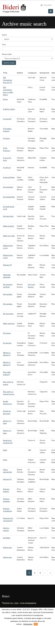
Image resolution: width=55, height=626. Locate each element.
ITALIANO (47, 5)
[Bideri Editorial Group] (15, 8)
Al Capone (7, 333)
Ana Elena (6, 538)
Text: (4, 44)
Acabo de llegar (9, 177)
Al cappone (7, 343)
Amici (5, 450)
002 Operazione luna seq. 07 (7, 80)
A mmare (6, 138)
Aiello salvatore (9, 323)
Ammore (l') (7, 479)
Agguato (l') (7, 265)
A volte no (7, 168)
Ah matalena (7, 294)
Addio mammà (8, 226)
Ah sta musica (8, 314)
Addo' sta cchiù (9, 236)
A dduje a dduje (9, 109)
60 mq (5, 99)
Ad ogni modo (8, 216)
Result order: (7, 54)
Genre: (4, 35)
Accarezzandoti (9, 197)
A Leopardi (7, 119)
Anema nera (7, 547)
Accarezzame (8, 187)
